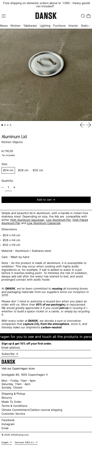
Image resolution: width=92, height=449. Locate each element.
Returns (6, 397)
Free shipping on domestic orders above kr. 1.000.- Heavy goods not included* (46, 4)
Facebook (8, 420)
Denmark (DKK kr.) (25, 442)
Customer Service (13, 413)
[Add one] (14, 187)
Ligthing (45, 25)
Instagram (8, 424)
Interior (73, 25)
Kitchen (15, 25)
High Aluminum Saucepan (27, 220)
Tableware (30, 25)
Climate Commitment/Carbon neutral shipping (31, 409)
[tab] (2, 125)
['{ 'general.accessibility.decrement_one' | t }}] (2, 187)
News (4, 25)
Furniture (59, 25)
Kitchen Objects (12, 142)
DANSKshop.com (20, 434)
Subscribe (8, 353)
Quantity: (7, 180)
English (5, 442)
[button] (83, 16)
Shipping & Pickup (13, 393)
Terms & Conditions (14, 405)
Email (4, 428)
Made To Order (11, 401)
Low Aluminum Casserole (44, 223)
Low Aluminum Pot (58, 220)
